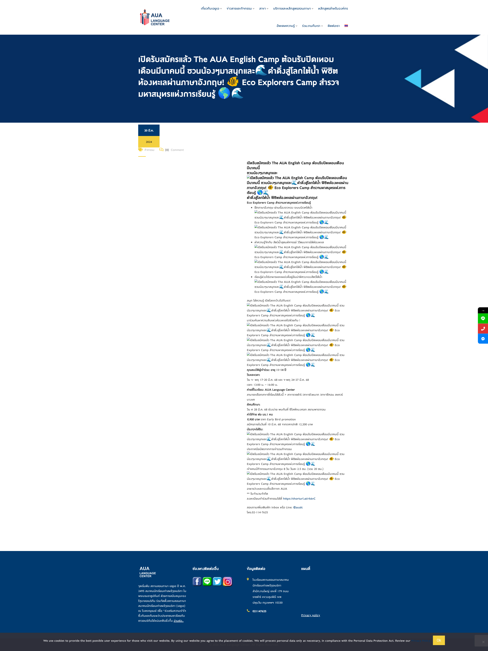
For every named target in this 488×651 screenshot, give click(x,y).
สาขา (262, 8)
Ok (439, 640)
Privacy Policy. (421, 640)
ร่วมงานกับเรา (311, 25)
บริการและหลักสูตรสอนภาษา (292, 8)
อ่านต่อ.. (179, 620)
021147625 (259, 611)
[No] (483, 642)
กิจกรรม (149, 150)
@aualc (298, 507)
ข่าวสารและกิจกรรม (239, 8)
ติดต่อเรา (334, 25)
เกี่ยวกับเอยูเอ (210, 8)
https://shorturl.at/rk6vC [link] (299, 498)
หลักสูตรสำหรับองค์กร (333, 8)
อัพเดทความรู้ (286, 25)
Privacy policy (310, 615)
